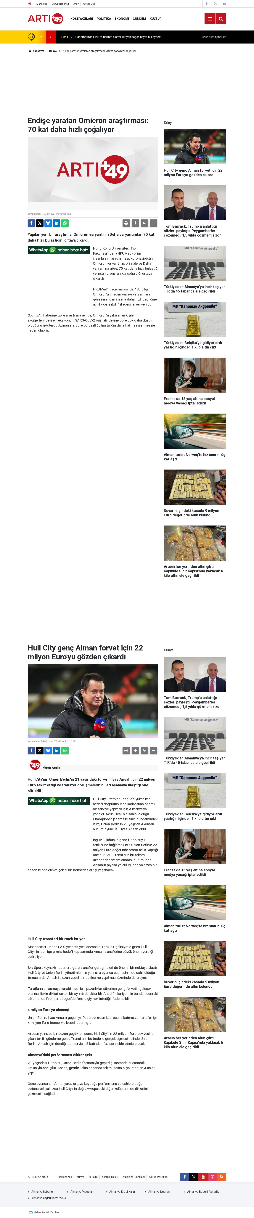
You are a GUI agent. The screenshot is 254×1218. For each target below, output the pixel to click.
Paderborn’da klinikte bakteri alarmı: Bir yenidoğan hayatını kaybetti (118, 37)
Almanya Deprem (159, 1191)
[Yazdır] (126, 223)
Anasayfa (38, 50)
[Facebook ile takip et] (184, 1177)
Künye (80, 1177)
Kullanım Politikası (134, 1177)
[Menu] (210, 19)
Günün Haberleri (60, 3)
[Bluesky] (48, 223)
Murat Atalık (51, 767)
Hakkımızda (65, 1177)
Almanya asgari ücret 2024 (48, 1198)
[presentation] (41, 37)
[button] (135, 223)
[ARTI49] (45, 18)
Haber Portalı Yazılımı (46, 1212)
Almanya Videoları (82, 1191)
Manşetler (41, 3)
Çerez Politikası (158, 1177)
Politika (104, 18)
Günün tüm (213, 37)
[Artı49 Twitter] (215, 3)
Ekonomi (122, 18)
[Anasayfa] (30, 3)
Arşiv (76, 3)
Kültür (156, 18)
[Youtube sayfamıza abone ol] (203, 1177)
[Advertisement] (127, 85)
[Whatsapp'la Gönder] (65, 223)
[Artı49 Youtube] (224, 3)
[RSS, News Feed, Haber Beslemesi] (221, 1177)
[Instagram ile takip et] (212, 1177)
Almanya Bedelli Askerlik (203, 1191)
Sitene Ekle (89, 3)
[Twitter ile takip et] (193, 1177)
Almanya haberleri (42, 1191)
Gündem (139, 18)
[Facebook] (31, 223)
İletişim (93, 1177)
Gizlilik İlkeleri (110, 1177)
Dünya (53, 50)
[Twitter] (40, 223)
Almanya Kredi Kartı (122, 1191)
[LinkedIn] (56, 223)
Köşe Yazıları (81, 18)
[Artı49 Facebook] (207, 3)
